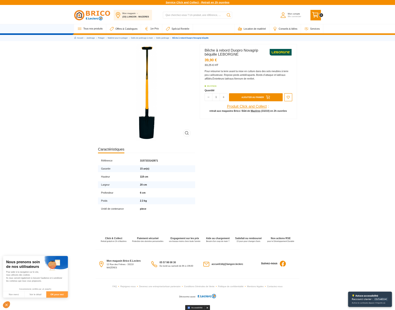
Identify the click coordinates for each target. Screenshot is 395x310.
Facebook (283, 264)
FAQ (114, 286)
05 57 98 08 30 (168, 262)
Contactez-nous (275, 286)
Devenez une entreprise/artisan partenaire (160, 286)
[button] (6, 304)
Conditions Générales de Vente (199, 286)
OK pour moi (57, 294)
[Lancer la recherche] (228, 15)
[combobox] (197, 15)
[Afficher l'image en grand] (146, 92)
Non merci (14, 294)
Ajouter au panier (252, 97)
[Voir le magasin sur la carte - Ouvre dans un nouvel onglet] (102, 264)
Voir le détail (35, 294)
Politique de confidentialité (230, 286)
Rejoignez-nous (128, 286)
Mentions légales (255, 286)
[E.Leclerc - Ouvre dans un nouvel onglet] (205, 296)
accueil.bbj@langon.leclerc (227, 264)
